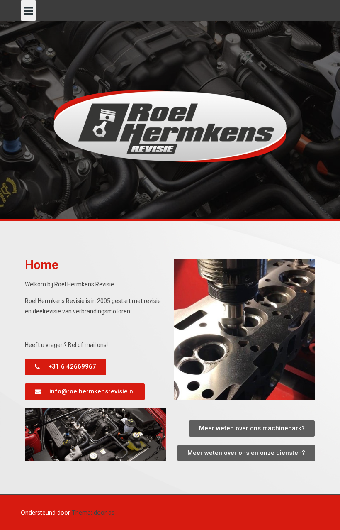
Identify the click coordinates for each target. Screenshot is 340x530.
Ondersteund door (46, 512)
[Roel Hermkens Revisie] (170, 125)
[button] (65, 367)
